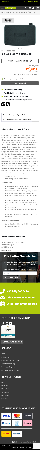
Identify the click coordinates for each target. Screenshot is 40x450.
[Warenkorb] (38, 8)
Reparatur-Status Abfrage (10, 370)
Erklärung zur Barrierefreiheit (10, 360)
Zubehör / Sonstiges (28, 12)
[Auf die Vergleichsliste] (3, 104)
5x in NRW (6, 2)
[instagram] (6, 323)
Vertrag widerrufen (12, 342)
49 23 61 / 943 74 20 (18, 291)
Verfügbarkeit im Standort (20, 61)
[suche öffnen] (26, 8)
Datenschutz (5, 357)
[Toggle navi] (2, 8)
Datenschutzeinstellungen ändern (26, 442)
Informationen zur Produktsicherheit (17, 119)
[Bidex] (20, 34)
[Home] (10, 8)
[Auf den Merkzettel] (8, 104)
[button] (18, 48)
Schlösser (17, 12)
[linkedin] (10, 323)
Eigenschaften (22, 115)
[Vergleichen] (30, 8)
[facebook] (3, 323)
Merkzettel (5, 389)
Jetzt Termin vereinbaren (31, 2)
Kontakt (4, 399)
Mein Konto (5, 386)
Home (3, 12)
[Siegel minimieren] (14, 326)
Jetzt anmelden (11, 277)
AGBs (3, 354)
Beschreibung (8, 115)
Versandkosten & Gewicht (30, 74)
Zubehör (10, 12)
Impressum (5, 395)
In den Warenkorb (20, 83)
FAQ (2, 382)
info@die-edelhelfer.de (21, 297)
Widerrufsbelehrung (8, 364)
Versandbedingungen (8, 367)
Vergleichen (5, 392)
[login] (33, 8)
